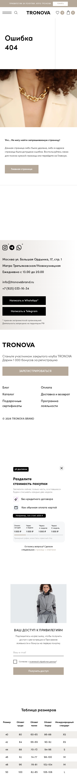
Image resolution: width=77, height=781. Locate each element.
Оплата (46, 387)
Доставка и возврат (55, 394)
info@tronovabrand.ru (18, 282)
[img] (61, 468)
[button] (35, 371)
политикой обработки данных (42, 662)
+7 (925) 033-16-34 (15, 288)
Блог (5, 387)
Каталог (8, 394)
